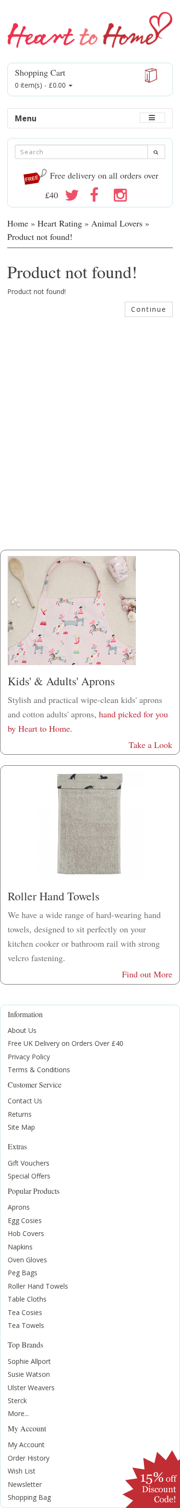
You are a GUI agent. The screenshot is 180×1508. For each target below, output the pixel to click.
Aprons (19, 1207)
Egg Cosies (25, 1220)
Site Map (21, 1127)
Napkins (20, 1246)
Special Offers (29, 1175)
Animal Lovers (117, 223)
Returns (20, 1114)
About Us (22, 1030)
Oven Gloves (27, 1259)
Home (17, 223)
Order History (28, 1458)
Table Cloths (27, 1299)
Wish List (22, 1470)
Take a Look (150, 744)
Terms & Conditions (39, 1069)
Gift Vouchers (28, 1163)
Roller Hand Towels (38, 1286)
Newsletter (25, 1484)
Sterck (17, 1400)
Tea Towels (26, 1325)
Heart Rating (59, 223)
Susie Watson (29, 1374)
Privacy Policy (29, 1056)
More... (18, 1413)
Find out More (147, 974)
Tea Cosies (25, 1312)
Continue (149, 309)
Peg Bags (22, 1272)
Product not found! (39, 236)
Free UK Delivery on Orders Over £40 (65, 1043)
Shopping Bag (29, 1497)
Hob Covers (26, 1233)
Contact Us (25, 1100)
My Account (26, 1444)
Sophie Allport (29, 1361)
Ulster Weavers (31, 1387)
